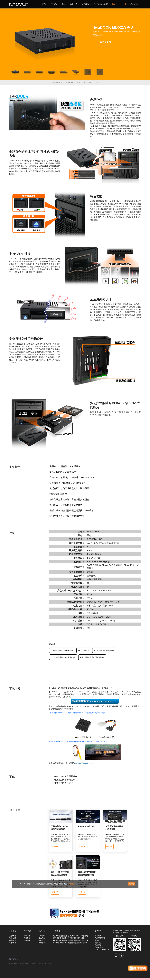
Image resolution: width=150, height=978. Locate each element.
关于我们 (85, 4)
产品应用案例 (100, 938)
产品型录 (98, 945)
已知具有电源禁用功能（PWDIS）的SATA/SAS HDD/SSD (93, 701)
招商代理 (12, 940)
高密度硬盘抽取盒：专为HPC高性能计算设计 (69, 938)
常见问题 (87, 82)
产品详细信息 (57, 82)
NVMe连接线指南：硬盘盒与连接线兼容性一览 (70, 943)
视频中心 (98, 943)
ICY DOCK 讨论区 (100, 4)
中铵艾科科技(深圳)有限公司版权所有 (27, 964)
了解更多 (71, 884)
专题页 (97, 940)
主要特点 (69, 82)
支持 (63, 4)
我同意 (131, 884)
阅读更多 (55, 846)
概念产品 (42, 938)
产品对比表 (99, 947)
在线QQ (27, 936)
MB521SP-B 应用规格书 (66, 776)
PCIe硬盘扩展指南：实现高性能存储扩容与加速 (70, 940)
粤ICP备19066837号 (45, 964)
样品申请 (27, 940)
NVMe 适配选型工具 (102, 950)
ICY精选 (54, 4)
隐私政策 (42, 940)
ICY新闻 (42, 936)
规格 (78, 82)
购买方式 (73, 4)
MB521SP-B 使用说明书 (66, 780)
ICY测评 (98, 936)
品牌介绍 (12, 938)
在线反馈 (27, 938)
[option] (44, 41)
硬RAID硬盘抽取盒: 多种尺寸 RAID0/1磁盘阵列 (70, 936)
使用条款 (42, 943)
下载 (96, 82)
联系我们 (12, 943)
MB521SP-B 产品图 (63, 783)
